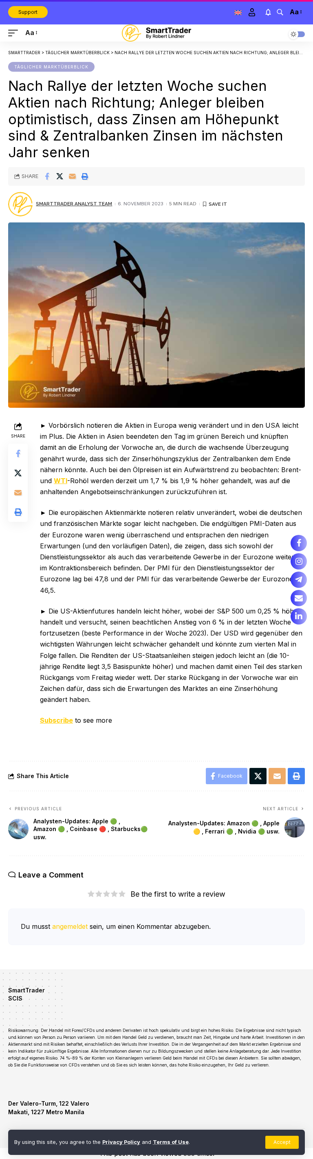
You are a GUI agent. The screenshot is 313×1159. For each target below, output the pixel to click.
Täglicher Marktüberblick (51, 66)
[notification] (268, 12)
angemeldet (70, 926)
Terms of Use (171, 1142)
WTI (60, 481)
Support (27, 12)
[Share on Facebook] (47, 176)
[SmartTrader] (156, 33)
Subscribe (56, 720)
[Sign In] (252, 12)
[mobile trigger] (15, 32)
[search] (280, 12)
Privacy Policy (121, 1142)
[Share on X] (59, 176)
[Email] (72, 176)
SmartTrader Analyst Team (74, 204)
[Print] (84, 176)
